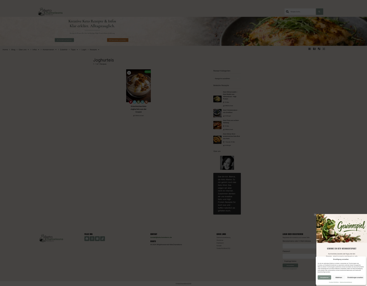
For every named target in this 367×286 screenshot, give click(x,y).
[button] (315, 214)
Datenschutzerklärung (346, 282)
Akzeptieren (324, 277)
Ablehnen (338, 277)
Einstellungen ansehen (355, 277)
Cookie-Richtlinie (334, 282)
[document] (183, 143)
